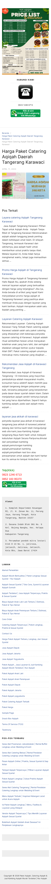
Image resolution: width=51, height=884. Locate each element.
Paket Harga (7, 707)
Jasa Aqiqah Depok (10, 648)
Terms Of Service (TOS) (12, 724)
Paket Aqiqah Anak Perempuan (16, 679)
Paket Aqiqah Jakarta (11, 690)
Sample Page (8, 713)
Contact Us (7, 633)
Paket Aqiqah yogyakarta (13, 696)
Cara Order (7, 619)
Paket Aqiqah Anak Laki (12, 673)
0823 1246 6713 (25, 105)
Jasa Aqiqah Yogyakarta (13, 659)
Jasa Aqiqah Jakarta (11, 653)
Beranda (5, 133)
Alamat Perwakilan (10, 570)
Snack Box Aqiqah (10, 718)
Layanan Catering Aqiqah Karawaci (22, 319)
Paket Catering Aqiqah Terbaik (15, 701)
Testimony (6, 730)
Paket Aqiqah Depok (11, 685)
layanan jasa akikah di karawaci (20, 416)
